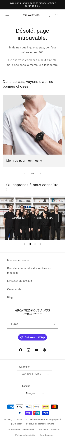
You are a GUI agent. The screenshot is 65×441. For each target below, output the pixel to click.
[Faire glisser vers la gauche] (25, 174)
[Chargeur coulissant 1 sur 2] (30, 244)
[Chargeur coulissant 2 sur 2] (34, 244)
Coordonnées (46, 435)
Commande (14, 289)
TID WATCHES (20, 419)
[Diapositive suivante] (41, 244)
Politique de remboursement (40, 424)
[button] (7, 15)
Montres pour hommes (22, 160)
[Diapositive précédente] (24, 244)
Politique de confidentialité (21, 429)
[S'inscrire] (54, 324)
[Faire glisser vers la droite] (40, 174)
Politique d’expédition (25, 435)
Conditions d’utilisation (49, 429)
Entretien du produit (19, 280)
